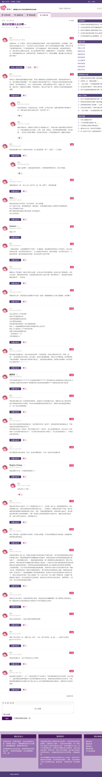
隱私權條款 (90, 748)
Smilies (13, 703)
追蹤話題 (20, 15)
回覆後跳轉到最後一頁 (22, 718)
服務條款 (89, 746)
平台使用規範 (90, 751)
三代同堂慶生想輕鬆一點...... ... (91, 123)
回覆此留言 (15, 95)
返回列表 (70, 696)
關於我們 (89, 741)
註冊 (93, 1)
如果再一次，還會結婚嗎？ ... (90, 81)
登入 (89, 1)
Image (8, 703)
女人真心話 (44, 15)
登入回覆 (38, 708)
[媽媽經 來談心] (18, 10)
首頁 (3, 20)
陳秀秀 (12, 374)
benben (12, 226)
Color (6, 703)
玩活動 (18, 1)
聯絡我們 (89, 744)
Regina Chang (15, 465)
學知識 (13, 1)
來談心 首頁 (5, 1)
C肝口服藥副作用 (86, 120)
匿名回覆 (7, 714)
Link (11, 703)
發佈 (7, 718)
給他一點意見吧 (17, 67)
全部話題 (7, 15)
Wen (11, 198)
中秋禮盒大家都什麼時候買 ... (90, 125)
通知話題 (32, 15)
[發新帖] (6, 696)
